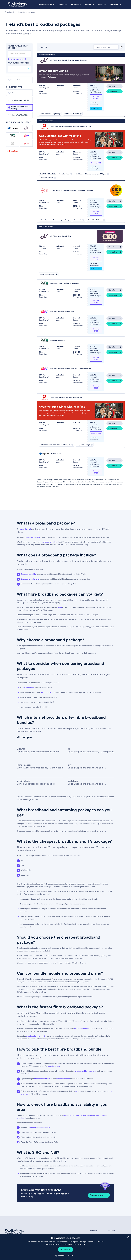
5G (13, 93)
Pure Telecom (12, 135)
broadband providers (33, 537)
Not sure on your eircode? (17, 59)
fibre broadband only (91, 1115)
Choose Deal (112, 91)
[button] (65, 1255)
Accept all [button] (65, 1249)
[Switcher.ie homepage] (17, 4)
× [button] (128, 1237)
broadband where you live (36, 1036)
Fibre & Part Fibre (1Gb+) (20, 115)
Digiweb (12, 128)
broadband (25, 529)
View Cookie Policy (79, 1244)
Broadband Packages (26, 12)
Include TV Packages (19, 80)
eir (26, 128)
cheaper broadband (50, 542)
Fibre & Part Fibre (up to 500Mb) (19, 107)
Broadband (9, 12)
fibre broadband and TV (72, 1115)
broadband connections (83, 1028)
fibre (60, 607)
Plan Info (111, 86)
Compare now (97, 1195)
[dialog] (65, 1247)
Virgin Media (26, 143)
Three (12, 143)
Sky (26, 135)
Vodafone (12, 151)
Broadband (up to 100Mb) (20, 100)
